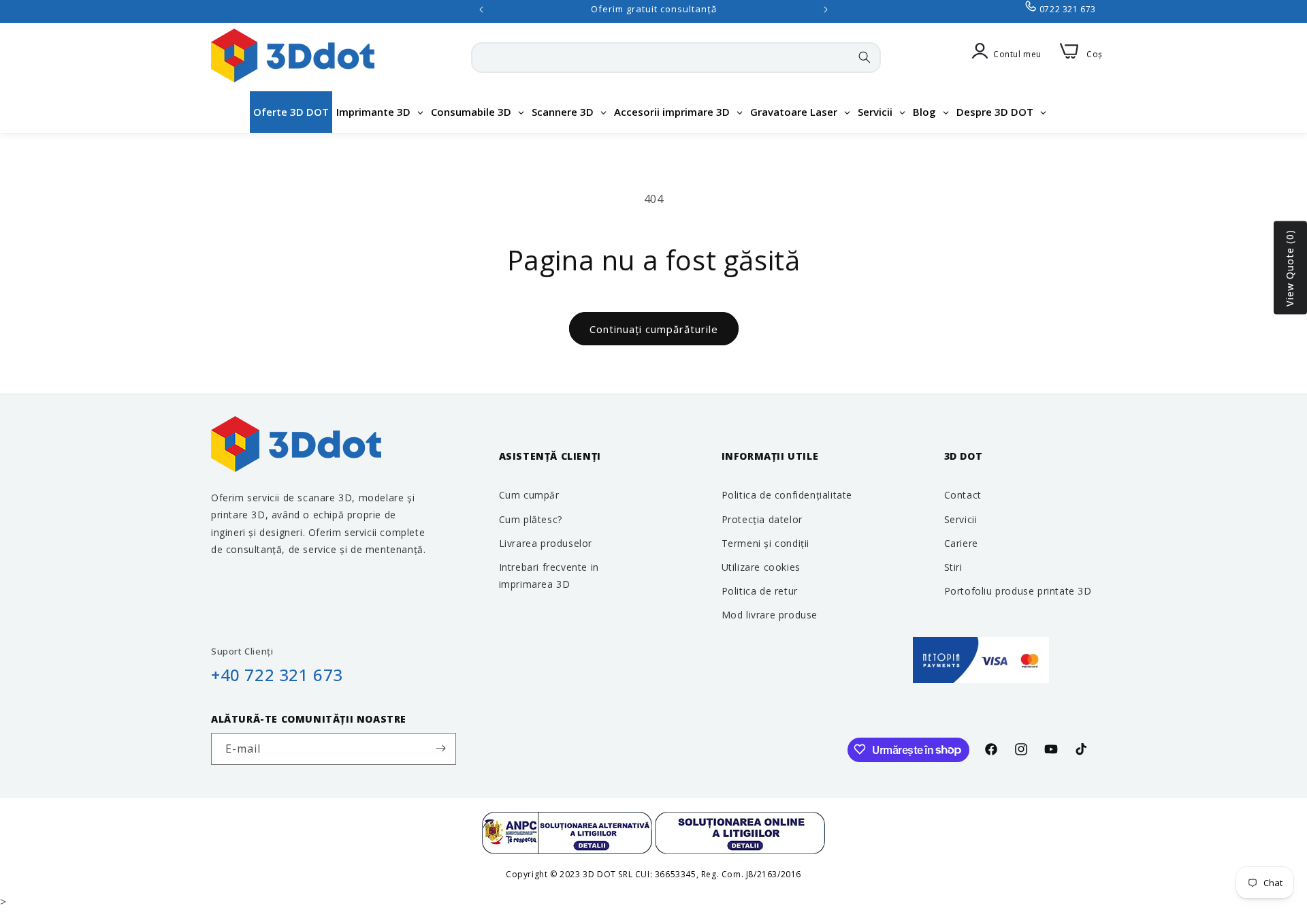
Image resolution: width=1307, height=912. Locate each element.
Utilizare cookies (761, 566)
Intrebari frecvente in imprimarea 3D (549, 575)
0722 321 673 (1067, 9)
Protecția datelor (762, 518)
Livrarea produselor (545, 542)
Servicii (961, 518)
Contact (963, 494)
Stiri (953, 566)
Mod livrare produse (770, 614)
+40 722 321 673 (277, 674)
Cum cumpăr (529, 494)
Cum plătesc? (530, 518)
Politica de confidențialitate (787, 494)
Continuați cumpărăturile (654, 329)
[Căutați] (865, 57)
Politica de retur (760, 590)
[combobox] (676, 57)
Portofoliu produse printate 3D (1018, 590)
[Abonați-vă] (440, 748)
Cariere (961, 542)
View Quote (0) (1289, 268)
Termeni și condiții (765, 542)
